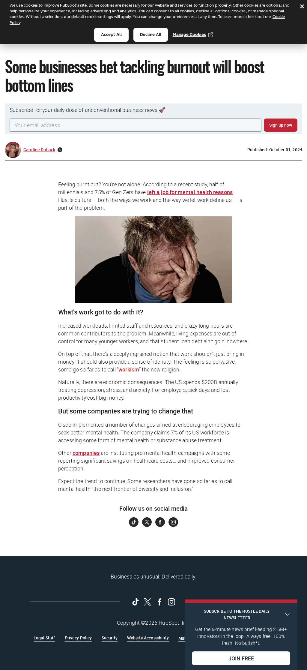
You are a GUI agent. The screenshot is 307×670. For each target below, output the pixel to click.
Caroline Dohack (39, 149)
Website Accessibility (148, 638)
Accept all (111, 34)
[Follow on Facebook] (160, 522)
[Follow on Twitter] (147, 522)
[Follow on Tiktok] (134, 522)
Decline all (150, 34)
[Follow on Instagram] (173, 522)
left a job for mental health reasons (190, 192)
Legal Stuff (44, 638)
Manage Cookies (189, 34)
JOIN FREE (241, 658)
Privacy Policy (78, 638)
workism (128, 369)
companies (86, 452)
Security (110, 638)
